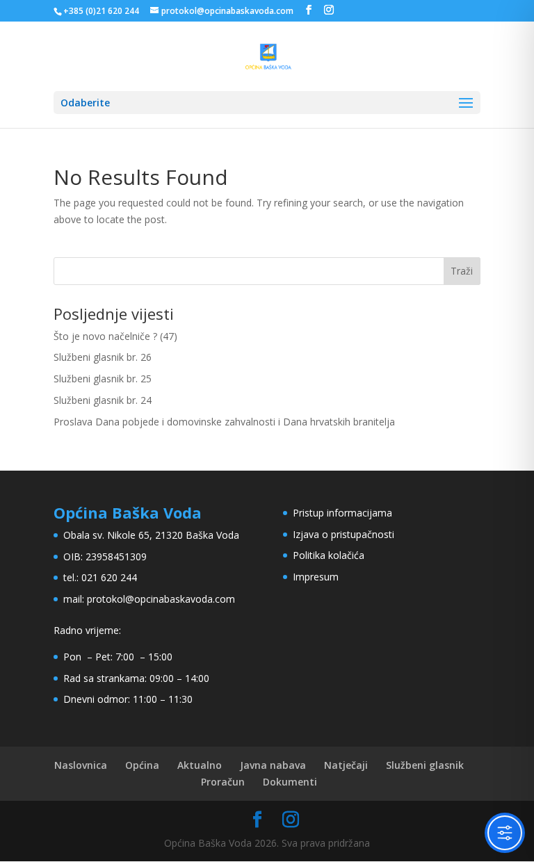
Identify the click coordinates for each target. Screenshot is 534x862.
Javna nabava (273, 765)
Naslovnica (80, 765)
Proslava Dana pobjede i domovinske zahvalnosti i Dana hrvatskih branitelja (224, 421)
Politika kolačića (328, 555)
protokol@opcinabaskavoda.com (161, 598)
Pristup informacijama (342, 512)
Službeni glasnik (425, 765)
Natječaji (346, 765)
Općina (142, 765)
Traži (462, 270)
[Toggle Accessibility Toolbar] (505, 833)
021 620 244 (109, 577)
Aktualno (199, 765)
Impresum (316, 576)
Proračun (223, 781)
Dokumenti (290, 781)
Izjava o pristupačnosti (343, 534)
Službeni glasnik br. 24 (103, 400)
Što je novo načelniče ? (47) (115, 336)
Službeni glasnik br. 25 (103, 378)
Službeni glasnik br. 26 (103, 357)
